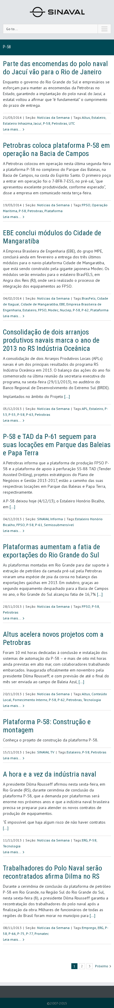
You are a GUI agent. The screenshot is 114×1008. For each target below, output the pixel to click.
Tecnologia (92, 700)
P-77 (29, 933)
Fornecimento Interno (30, 700)
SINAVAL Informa (50, 519)
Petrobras (59, 123)
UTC (72, 123)
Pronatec (41, 933)
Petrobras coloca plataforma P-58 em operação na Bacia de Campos (56, 149)
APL (85, 408)
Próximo (101, 966)
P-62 (85, 310)
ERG (85, 840)
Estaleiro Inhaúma (17, 123)
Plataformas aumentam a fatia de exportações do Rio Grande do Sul (51, 551)
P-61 (38, 525)
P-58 (46, 123)
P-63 (29, 414)
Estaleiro (98, 117)
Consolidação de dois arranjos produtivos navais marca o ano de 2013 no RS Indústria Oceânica (51, 340)
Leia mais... (12, 129)
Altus (86, 117)
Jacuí (38, 123)
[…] (67, 396)
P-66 (12, 933)
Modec (53, 310)
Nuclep (65, 310)
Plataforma (53, 211)
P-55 (12, 414)
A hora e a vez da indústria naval (49, 774)
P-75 (21, 933)
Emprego (89, 927)
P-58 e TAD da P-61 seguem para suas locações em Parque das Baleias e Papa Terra (56, 444)
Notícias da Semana (53, 117)
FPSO (86, 205)
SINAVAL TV (45, 752)
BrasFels (89, 298)
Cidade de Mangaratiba (39, 304)
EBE (62, 304)
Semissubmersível (59, 525)
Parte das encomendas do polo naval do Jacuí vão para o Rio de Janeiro (55, 68)
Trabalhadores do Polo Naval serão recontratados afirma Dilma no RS (52, 872)
